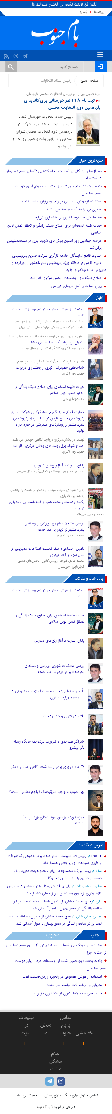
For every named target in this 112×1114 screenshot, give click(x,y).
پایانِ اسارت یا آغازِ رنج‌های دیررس (76, 286)
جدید (94, 935)
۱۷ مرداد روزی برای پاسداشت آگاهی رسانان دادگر (47, 767)
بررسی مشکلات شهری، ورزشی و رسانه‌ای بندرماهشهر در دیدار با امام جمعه (54, 526)
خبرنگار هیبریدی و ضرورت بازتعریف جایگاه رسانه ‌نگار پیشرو (48, 745)
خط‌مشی (84, 1033)
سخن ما (45, 1029)
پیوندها (99, 12)
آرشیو (83, 12)
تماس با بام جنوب (65, 1025)
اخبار (99, 297)
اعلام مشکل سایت (55, 1061)
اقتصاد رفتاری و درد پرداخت (63, 716)
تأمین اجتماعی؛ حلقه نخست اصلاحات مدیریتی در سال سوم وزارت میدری (47, 552)
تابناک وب (45, 1107)
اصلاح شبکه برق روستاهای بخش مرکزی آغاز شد (66, 278)
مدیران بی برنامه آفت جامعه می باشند (74, 209)
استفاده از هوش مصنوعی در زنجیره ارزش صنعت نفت (62, 201)
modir (96, 856)
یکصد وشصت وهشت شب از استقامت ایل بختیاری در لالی (46, 505)
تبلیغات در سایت (26, 1025)
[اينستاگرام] (16, 54)
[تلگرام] (26, 54)
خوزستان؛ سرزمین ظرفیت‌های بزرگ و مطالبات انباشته (50, 820)
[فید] (7, 54)
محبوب (52, 935)
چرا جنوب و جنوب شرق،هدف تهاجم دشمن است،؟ (46, 792)
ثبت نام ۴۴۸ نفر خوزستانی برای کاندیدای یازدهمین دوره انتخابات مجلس (62, 104)
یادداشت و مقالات (89, 578)
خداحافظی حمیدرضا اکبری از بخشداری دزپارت (68, 217)
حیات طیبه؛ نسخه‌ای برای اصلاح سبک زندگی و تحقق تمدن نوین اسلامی (49, 390)
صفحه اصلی (89, 80)
